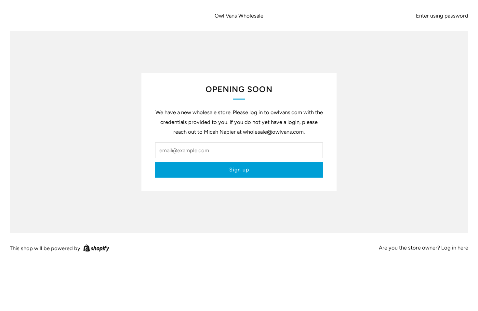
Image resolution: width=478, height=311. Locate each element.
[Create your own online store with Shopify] (96, 249)
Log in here (454, 247)
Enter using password (442, 15)
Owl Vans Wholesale (239, 15)
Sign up (239, 170)
